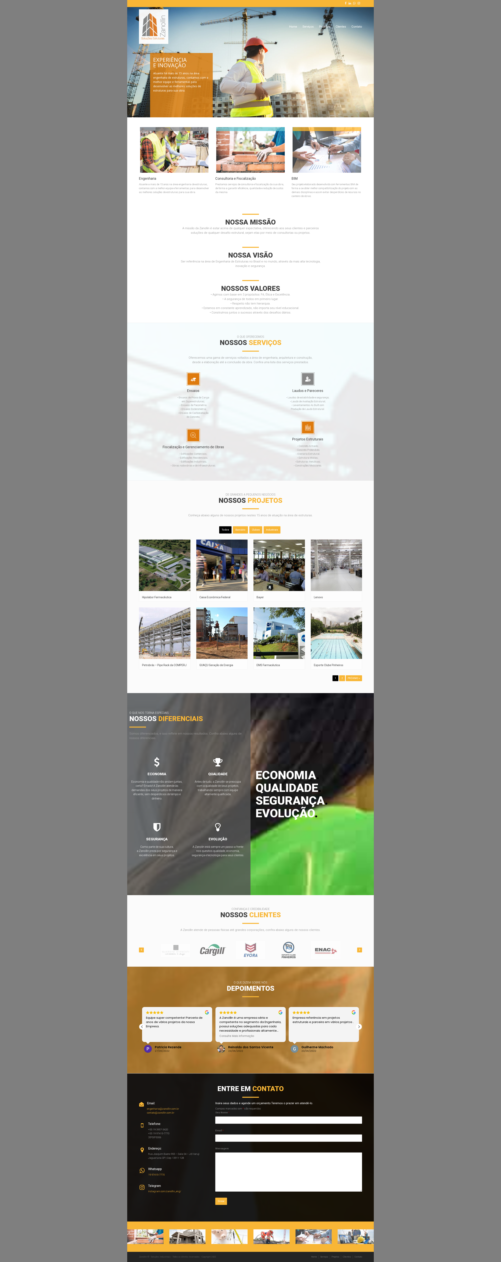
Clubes (256, 529)
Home (293, 26)
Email (219, 1130)
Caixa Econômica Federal (214, 597)
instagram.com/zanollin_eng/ (164, 1191)
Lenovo (318, 597)
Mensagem (222, 1148)
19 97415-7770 (156, 1174)
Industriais (272, 529)
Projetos (324, 26)
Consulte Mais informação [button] (163, 1036)
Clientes (341, 26)
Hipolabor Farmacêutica (156, 597)
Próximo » (354, 678)
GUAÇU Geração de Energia (216, 665)
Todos (225, 529)
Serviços (308, 26)
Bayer (260, 597)
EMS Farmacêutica (268, 665)
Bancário (240, 529)
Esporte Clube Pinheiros (328, 665)
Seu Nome (222, 1112)
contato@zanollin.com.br (160, 1112)
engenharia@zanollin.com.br (163, 1108)
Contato (356, 26)
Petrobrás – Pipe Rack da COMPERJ (164, 665)
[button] (359, 1027)
